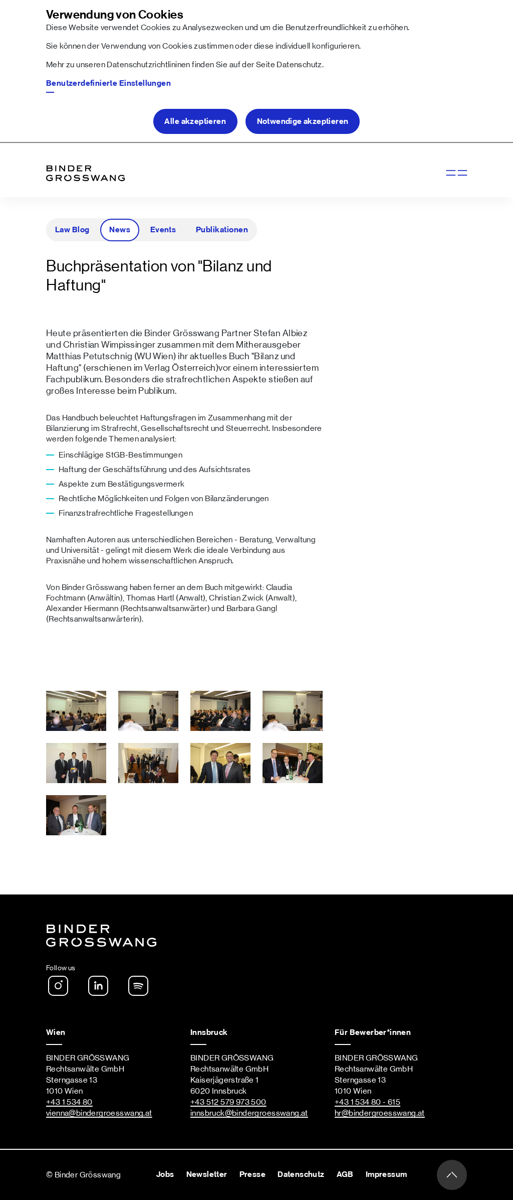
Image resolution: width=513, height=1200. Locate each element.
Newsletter (206, 1174)
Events (163, 230)
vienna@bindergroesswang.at (99, 1113)
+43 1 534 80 (69, 1102)
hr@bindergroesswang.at (380, 1113)
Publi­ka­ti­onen (222, 230)
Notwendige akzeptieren (303, 121)
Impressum (386, 1174)
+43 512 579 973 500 (228, 1102)
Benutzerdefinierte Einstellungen (108, 83)
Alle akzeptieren (195, 121)
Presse (252, 1174)
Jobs (165, 1174)
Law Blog (72, 230)
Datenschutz (299, 65)
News (119, 230)
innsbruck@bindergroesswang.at (249, 1113)
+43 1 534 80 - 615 (367, 1102)
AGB (345, 1174)
